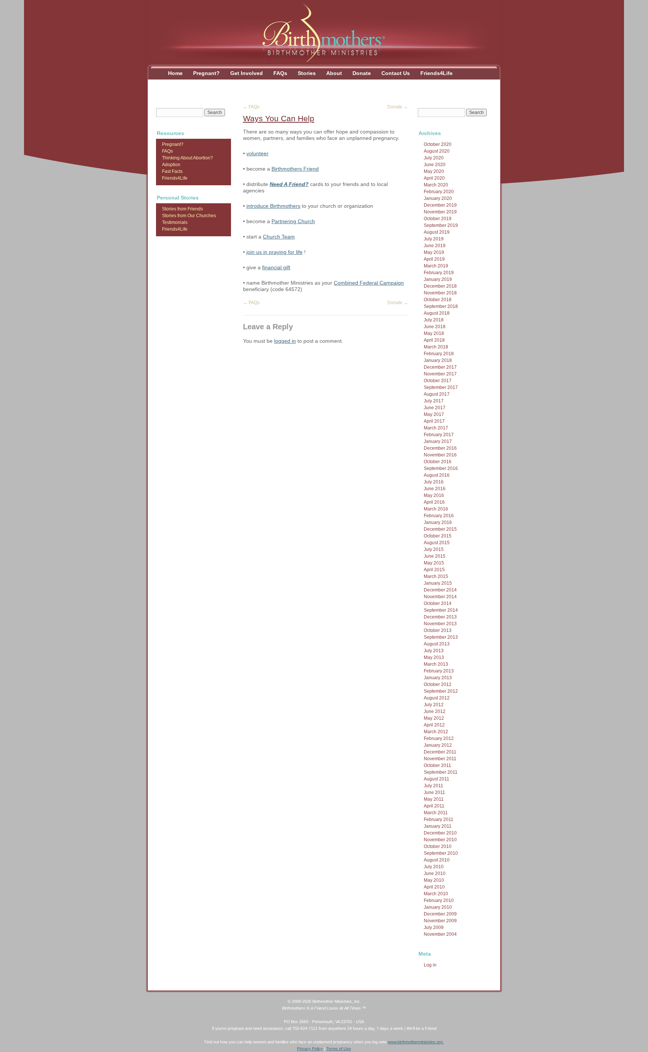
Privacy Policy (310, 1048)
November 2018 (440, 293)
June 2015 (435, 556)
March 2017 (436, 428)
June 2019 (435, 245)
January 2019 (438, 279)
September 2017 (441, 387)
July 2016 (434, 482)
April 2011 (434, 806)
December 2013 (440, 617)
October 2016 (438, 461)
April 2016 (434, 502)
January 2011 (438, 826)
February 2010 (439, 900)
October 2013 (438, 630)
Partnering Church (293, 221)
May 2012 (434, 718)
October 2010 (438, 846)
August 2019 (437, 232)
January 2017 (438, 441)
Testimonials (175, 222)
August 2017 (437, 394)
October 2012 (438, 684)
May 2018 (434, 333)
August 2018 (437, 313)
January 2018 (438, 360)
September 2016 (441, 468)
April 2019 (434, 259)
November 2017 (440, 374)
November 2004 (440, 934)
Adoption (171, 164)
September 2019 (441, 225)
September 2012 (441, 691)
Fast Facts (172, 171)
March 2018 (436, 347)
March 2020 (436, 185)
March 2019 (436, 266)
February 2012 (439, 738)
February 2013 (439, 671)
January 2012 (438, 745)
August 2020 (437, 151)
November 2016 (440, 455)
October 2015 (438, 536)
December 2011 (440, 752)
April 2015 (434, 569)
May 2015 (434, 563)
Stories (307, 73)
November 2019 (440, 212)
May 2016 (434, 495)
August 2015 (437, 542)
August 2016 (437, 475)
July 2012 (434, 704)
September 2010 (441, 853)
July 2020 (434, 158)
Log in (430, 965)
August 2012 (437, 698)
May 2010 (434, 880)
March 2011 (436, 812)
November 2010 (440, 839)
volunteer (257, 153)
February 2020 (439, 191)
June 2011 (434, 792)
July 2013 (434, 650)
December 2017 (440, 367)
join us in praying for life (274, 252)
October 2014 (438, 603)
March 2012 (436, 731)
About (334, 73)
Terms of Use (338, 1048)
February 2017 (439, 434)
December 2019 (440, 205)
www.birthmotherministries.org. (416, 1042)
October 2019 (438, 218)
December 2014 (440, 590)
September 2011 (441, 772)
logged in (285, 341)
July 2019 (434, 239)
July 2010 (434, 866)
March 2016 (436, 509)
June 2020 (435, 164)
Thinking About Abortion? (187, 158)
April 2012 (434, 725)
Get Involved (246, 73)
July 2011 (433, 785)
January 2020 (438, 198)
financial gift (276, 267)
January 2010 (438, 907)
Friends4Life (436, 73)
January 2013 (438, 677)
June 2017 (435, 407)
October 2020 (438, 144)
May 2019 (434, 252)
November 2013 (440, 623)
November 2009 (440, 920)
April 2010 (434, 887)
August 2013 (437, 644)
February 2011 (438, 819)
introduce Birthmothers (273, 206)
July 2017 (434, 401)
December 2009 (440, 914)
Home (175, 73)
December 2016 (440, 448)
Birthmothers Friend (295, 169)
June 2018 (435, 326)
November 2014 (440, 596)
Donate (361, 73)
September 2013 (441, 637)
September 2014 (441, 610)
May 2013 (434, 657)
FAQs (280, 73)
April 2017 (434, 421)
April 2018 (434, 340)
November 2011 (440, 758)
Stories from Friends (182, 209)
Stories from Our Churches (189, 215)
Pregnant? (206, 73)
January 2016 (438, 522)
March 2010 (436, 893)
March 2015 (436, 576)
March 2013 (436, 664)
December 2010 (440, 833)
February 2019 (439, 272)
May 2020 (434, 171)
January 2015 (438, 583)
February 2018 (439, 353)
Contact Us (395, 73)
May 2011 (434, 799)
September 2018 (441, 306)
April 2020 (434, 178)
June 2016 (435, 488)
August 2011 (436, 779)
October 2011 (437, 765)
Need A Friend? (289, 184)
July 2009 (434, 927)
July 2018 (434, 320)
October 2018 (438, 299)
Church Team (279, 237)
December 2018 (440, 286)
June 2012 (435, 711)
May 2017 (434, 414)
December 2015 (440, 529)
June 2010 (435, 873)
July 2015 (434, 549)
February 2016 (439, 515)
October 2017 (438, 380)
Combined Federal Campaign (369, 283)
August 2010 (437, 860)
